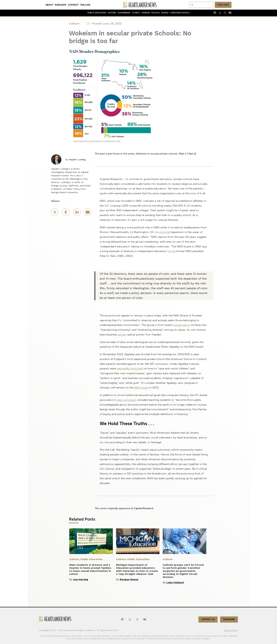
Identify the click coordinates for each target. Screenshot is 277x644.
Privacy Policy (231, 630)
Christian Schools (179, 13)
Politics (155, 13)
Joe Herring (80, 579)
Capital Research (143, 508)
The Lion (85, 4)
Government (124, 13)
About (49, 4)
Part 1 (183, 153)
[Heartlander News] (139, 5)
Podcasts (60, 4)
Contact (73, 4)
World (164, 13)
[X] (218, 13)
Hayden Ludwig (77, 159)
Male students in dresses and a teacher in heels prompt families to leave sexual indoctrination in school (90, 569)
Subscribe (223, 5)
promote (164, 232)
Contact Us (208, 619)
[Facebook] (213, 13)
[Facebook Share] (66, 213)
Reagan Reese (129, 579)
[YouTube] (228, 13)
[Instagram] (223, 13)
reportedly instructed (130, 368)
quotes (122, 334)
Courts (136, 13)
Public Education (97, 13)
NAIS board (141, 387)
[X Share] (55, 213)
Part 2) (192, 153)
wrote (172, 251)
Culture (112, 13)
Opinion (146, 13)
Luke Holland (175, 582)
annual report (181, 324)
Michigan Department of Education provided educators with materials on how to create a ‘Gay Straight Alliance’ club (137, 569)
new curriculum (126, 399)
